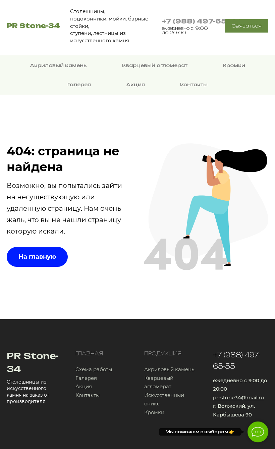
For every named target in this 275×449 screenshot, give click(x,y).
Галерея (79, 84)
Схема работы (93, 369)
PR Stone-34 (33, 25)
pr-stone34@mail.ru (238, 397)
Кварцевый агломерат (154, 65)
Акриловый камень (58, 65)
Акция (135, 84)
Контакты (194, 84)
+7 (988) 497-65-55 (200, 21)
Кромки (234, 65)
